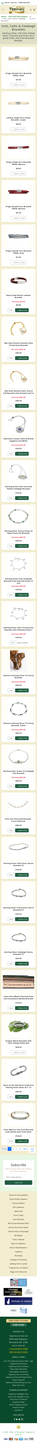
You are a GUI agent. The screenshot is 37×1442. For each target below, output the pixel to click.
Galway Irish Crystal (18, 1264)
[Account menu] (31, 10)
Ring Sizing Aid (19, 1380)
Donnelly (18, 1256)
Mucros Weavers (18, 1243)
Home (3, 16)
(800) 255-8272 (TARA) (18, 1352)
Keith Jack (18, 1211)
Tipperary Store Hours (18, 1364)
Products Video (18, 1407)
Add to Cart (22, 310)
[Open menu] (3, 9)
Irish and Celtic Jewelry (18, 16)
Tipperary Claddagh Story (18, 1394)
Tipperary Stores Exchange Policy (18, 1377)
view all (32, 1150)
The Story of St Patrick (18, 1399)
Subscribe (18, 1183)
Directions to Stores (18, 1321)
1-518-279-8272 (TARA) (18, 1349)
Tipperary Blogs (18, 1402)
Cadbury (18, 1252)
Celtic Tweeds (18, 1239)
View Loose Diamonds (18, 1369)
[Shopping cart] (34, 9)
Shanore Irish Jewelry (18, 1195)
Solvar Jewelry (18, 1203)
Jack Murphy (18, 1219)
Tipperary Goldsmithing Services (18, 1382)
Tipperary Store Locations (18, 1366)
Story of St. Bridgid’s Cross (18, 1397)
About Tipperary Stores (18, 1405)
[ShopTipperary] (17, 9)
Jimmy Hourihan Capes (18, 1227)
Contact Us (18, 1410)
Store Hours (18, 1325)
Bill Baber (18, 1235)
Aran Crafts (19, 1215)
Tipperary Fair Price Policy (18, 1374)
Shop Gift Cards (18, 1385)
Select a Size (19, 85)
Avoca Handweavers (18, 1247)
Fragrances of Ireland (18, 1268)
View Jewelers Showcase (18, 1372)
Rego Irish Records (18, 1272)
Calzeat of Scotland (18, 1260)
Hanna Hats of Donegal (18, 1231)
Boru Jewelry (18, 1207)
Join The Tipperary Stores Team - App (18, 1361)
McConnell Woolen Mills (18, 1223)
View (11, 310)
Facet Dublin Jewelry (18, 1199)
